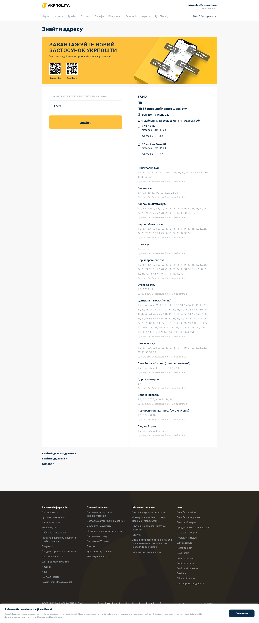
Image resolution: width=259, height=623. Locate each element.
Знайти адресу (185, 563)
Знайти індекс (185, 558)
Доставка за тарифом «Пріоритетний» (99, 514)
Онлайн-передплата (188, 517)
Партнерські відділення (190, 583)
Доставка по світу (97, 536)
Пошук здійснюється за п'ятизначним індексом (79, 95)
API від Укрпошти (186, 578)
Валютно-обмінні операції (147, 552)
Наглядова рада (51, 522)
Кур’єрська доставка (99, 551)
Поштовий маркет (187, 522)
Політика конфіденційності (49, 617)
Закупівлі (47, 546)
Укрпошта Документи (99, 526)
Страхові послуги (187, 532)
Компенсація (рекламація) (57, 582)
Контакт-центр (51, 577)
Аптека (59, 16)
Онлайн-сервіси (186, 512)
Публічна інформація (54, 532)
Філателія (131, 16)
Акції (45, 571)
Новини (46, 566)
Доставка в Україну (98, 541)
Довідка (47, 463)
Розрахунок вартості (99, 556)
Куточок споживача (53, 517)
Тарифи (99, 16)
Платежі (136, 534)
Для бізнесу (162, 16)
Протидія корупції (52, 556)
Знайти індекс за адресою (58, 453)
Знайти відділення (53, 458)
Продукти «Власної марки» (193, 527)
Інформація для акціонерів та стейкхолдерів (59, 539)
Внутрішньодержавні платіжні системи (149, 528)
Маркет (46, 16)
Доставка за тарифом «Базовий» (106, 521)
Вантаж (91, 546)
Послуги (86, 16)
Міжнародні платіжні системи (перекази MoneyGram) (149, 519)
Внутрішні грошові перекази (148, 512)
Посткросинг (184, 547)
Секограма (183, 553)
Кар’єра (145, 16)
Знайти (85, 123)
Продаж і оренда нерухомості (59, 551)
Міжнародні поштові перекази (104, 531)
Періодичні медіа (187, 537)
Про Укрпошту (50, 512)
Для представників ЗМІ (55, 561)
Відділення (114, 16)
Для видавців (184, 542)
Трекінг (72, 16)
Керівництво (49, 527)
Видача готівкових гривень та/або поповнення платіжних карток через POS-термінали (152, 543)
